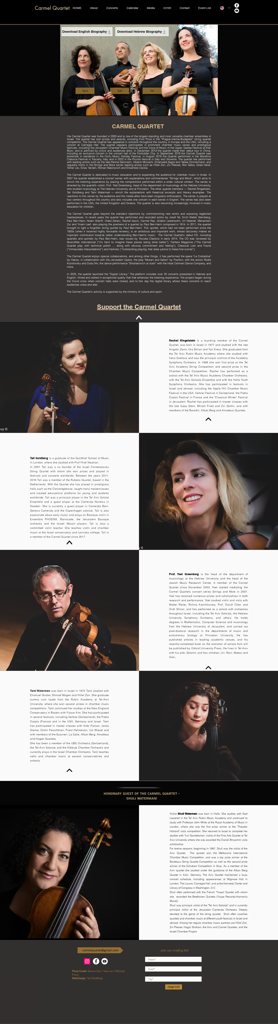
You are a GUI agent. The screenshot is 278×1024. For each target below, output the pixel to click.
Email (147, 965)
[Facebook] (236, 5)
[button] (96, 8)
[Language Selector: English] (225, 8)
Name (148, 955)
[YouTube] (236, 10)
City (147, 975)
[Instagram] (87, 961)
